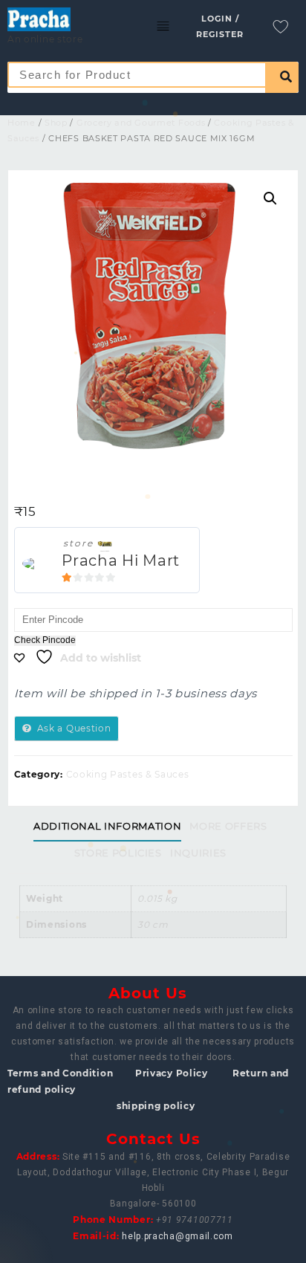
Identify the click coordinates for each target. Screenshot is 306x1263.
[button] (270, 198)
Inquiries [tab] (198, 853)
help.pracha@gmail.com (177, 1236)
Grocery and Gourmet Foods (141, 122)
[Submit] (282, 77)
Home (21, 122)
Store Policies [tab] (118, 853)
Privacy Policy (171, 1073)
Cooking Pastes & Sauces (127, 774)
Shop (56, 122)
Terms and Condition (60, 1073)
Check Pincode (45, 640)
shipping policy (156, 1105)
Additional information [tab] (107, 826)
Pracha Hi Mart (121, 560)
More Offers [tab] (228, 826)
